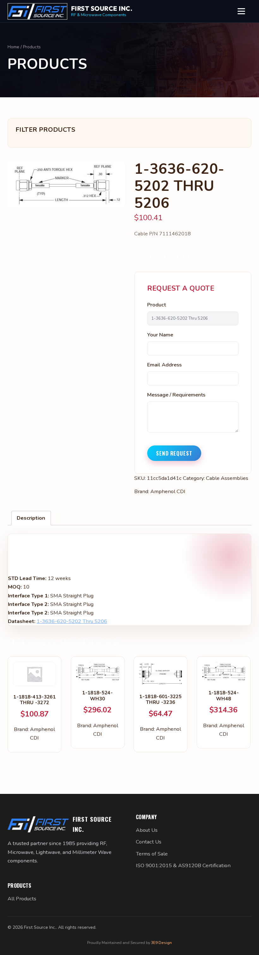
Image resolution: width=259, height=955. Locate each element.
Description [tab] (31, 518)
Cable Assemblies (227, 478)
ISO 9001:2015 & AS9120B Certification (183, 865)
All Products (22, 898)
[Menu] (244, 11)
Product (156, 304)
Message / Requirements (176, 394)
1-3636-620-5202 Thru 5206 (72, 621)
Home (13, 47)
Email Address (164, 364)
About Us (147, 830)
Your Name (160, 334)
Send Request (174, 453)
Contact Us (148, 841)
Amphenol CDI (167, 491)
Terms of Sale (152, 853)
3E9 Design (161, 942)
